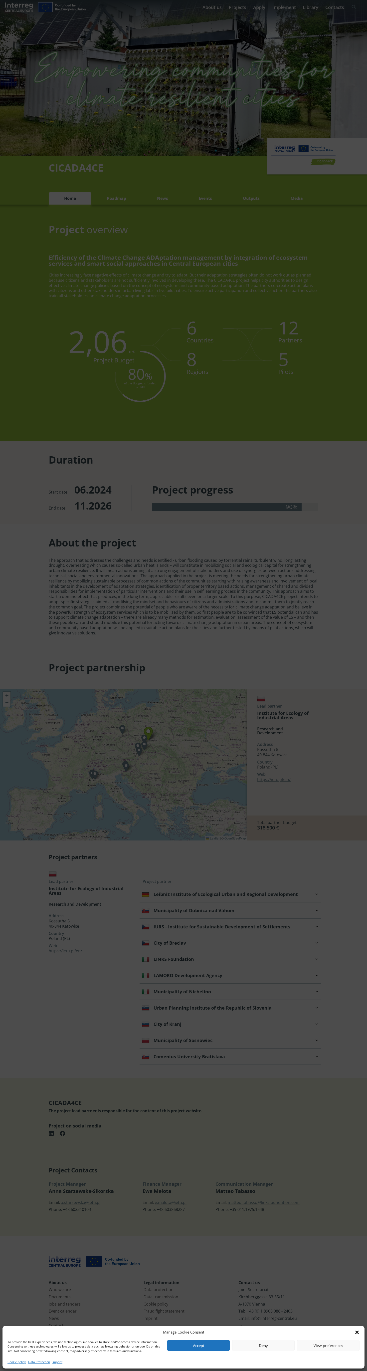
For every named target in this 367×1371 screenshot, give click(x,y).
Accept (198, 1345)
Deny (263, 1345)
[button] (357, 1332)
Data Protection (39, 1362)
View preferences (328, 1345)
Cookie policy (16, 1362)
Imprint (57, 1362)
